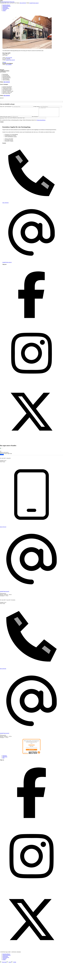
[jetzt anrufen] (4, 62)
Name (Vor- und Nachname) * (6, 106)
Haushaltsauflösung (6, 5)
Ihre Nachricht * (35, 116)
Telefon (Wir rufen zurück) (5, 116)
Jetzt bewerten (31, 749)
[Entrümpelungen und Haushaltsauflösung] (7, 1)
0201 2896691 (9, 64)
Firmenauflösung (5, 8)
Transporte (4, 9)
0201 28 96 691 (23, 2)
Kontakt (4, 10)
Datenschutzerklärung (41, 120)
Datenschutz (4, 756)
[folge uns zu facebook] (31, 323)
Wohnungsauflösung (6, 6)
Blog (3, 757)
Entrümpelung (5, 7)
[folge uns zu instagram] (31, 381)
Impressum (4, 755)
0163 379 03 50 (3, 526)
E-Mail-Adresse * (37, 106)
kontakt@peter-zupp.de (34, 2)
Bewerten (2, 454)
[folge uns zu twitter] (31, 440)
